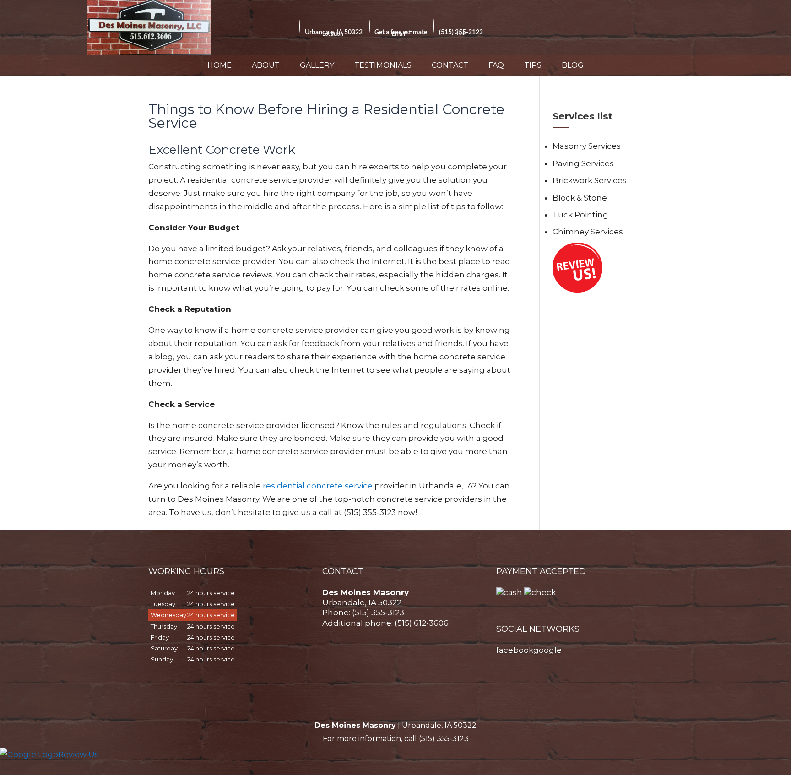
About (266, 65)
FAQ (496, 65)
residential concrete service (318, 485)
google (547, 650)
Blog (573, 65)
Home (219, 65)
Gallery (317, 65)
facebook (514, 650)
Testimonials (383, 65)
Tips (533, 65)
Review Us (78, 754)
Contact (450, 65)
